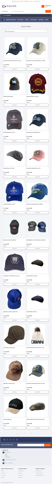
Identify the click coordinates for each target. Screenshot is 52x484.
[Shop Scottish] (11, 6)
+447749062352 (26, 1)
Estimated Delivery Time (40, 475)
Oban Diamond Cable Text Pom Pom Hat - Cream (35, 347)
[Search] (48, 11)
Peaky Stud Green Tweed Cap (32, 275)
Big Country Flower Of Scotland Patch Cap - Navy (12, 60)
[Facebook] (4, 439)
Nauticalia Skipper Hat (7, 419)
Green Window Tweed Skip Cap (9, 347)
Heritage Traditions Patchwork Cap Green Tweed (35, 419)
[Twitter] (7, 439)
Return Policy (20, 475)
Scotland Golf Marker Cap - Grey (9, 132)
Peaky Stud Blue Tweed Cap (32, 311)
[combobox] (26, 30)
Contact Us (20, 477)
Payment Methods (39, 470)
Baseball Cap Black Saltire (8, 96)
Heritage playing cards (9, 19)
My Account (20, 473)
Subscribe (48, 445)
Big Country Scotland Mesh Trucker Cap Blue (35, 204)
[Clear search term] (44, 30)
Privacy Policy (3, 475)
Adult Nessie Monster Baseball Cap (9, 240)
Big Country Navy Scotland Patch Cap (33, 132)
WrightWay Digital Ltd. (9, 482)
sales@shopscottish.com (11, 459)
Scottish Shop (19, 19)
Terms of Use (3, 473)
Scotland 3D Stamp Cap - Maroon (32, 96)
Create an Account (37, 1)
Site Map (2, 477)
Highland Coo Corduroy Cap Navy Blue (10, 311)
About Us (2, 470)
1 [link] (17, 433)
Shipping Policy (21, 470)
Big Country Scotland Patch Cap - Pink (33, 168)
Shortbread (39, 19)
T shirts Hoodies (47, 19)
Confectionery (32, 19)
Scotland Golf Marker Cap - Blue (9, 204)
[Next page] (34, 433)
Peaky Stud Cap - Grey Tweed (8, 168)
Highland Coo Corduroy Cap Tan (9, 383)
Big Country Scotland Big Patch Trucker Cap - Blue (36, 383)
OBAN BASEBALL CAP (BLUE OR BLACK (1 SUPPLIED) (36, 240)
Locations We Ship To (39, 473)
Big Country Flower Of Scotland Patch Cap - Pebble (36, 60)
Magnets (25, 19)
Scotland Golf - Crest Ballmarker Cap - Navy (11, 275)
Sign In (31, 1)
